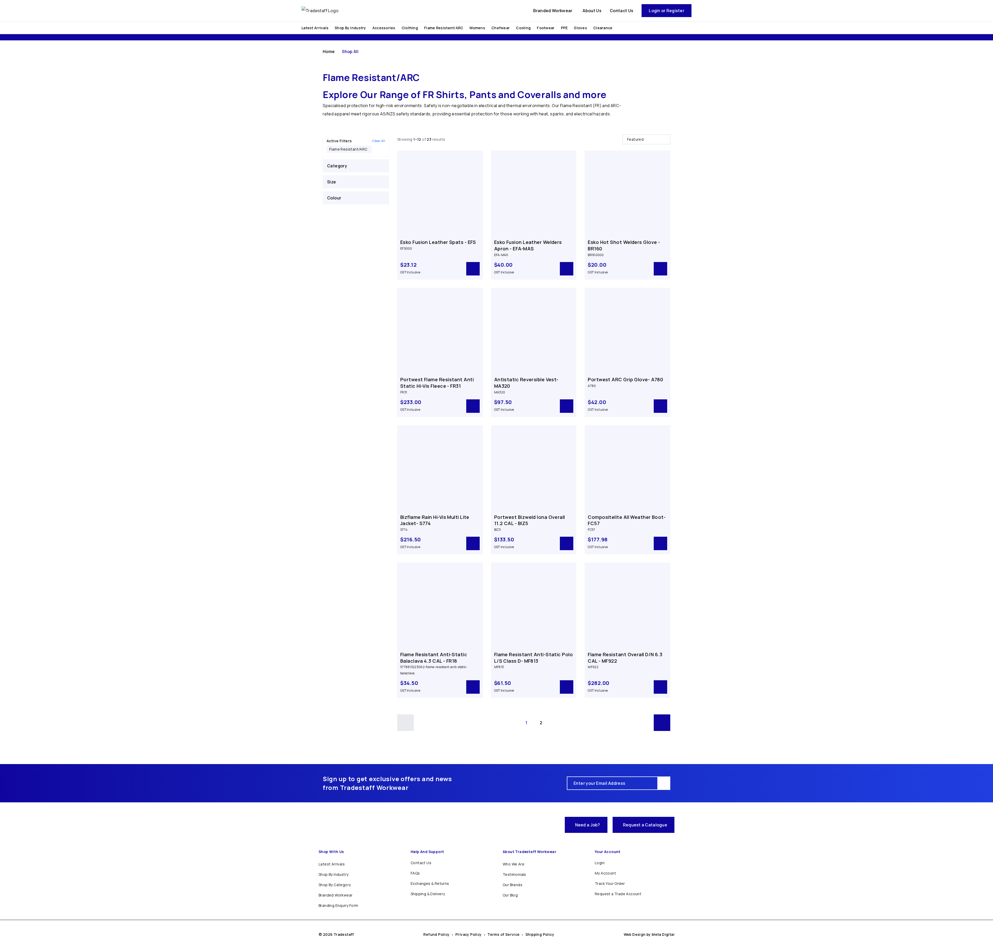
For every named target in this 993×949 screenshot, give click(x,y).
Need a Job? (587, 825)
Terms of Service (503, 934)
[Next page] (662, 722)
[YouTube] (556, 824)
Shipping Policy (539, 934)
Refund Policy (436, 934)
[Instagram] (544, 824)
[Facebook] (533, 824)
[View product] (473, 268)
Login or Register (666, 10)
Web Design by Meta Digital (649, 934)
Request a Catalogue (645, 825)
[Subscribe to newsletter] (664, 783)
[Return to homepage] (352, 825)
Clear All (378, 141)
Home (329, 51)
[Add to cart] (660, 268)
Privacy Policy (468, 934)
